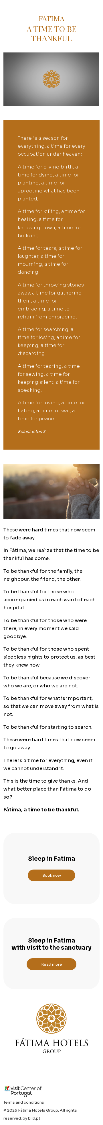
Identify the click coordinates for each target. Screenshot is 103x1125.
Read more (51, 964)
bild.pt (34, 1118)
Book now (51, 875)
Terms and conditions (23, 1102)
